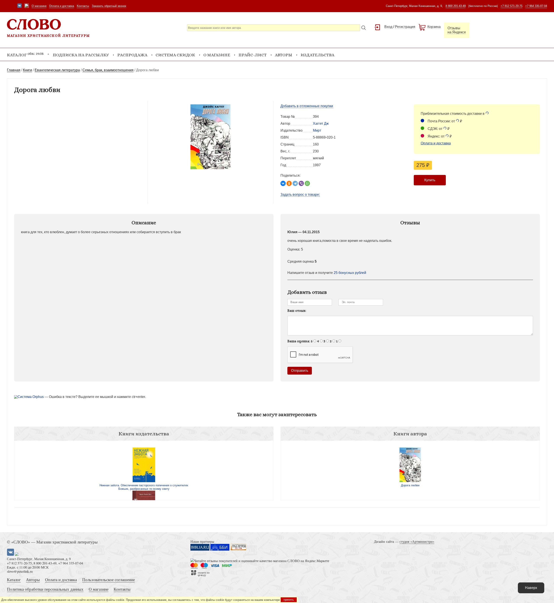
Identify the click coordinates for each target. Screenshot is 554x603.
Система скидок (175, 55)
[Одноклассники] (289, 183)
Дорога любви (410, 485)
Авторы (283, 55)
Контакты (83, 6)
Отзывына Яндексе (457, 30)
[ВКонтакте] (283, 183)
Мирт (317, 130)
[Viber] (301, 183)
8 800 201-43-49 (456, 6)
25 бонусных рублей (350, 273)
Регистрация (405, 27)
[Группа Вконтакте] (19, 6)
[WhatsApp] (307, 183)
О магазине (39, 6)
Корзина (434, 27)
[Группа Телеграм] (26, 6)
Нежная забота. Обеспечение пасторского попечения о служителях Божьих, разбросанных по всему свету (144, 487)
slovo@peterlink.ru (20, 571)
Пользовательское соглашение (108, 579)
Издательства (317, 55)
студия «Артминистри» (416, 541)
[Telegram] (295, 183)
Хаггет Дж (321, 123)
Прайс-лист (252, 55)
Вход (388, 27)
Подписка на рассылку (81, 55)
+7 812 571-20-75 (511, 6)
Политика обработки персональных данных (45, 589)
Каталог (14, 579)
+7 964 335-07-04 (536, 6)
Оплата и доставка (61, 6)
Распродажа (132, 55)
